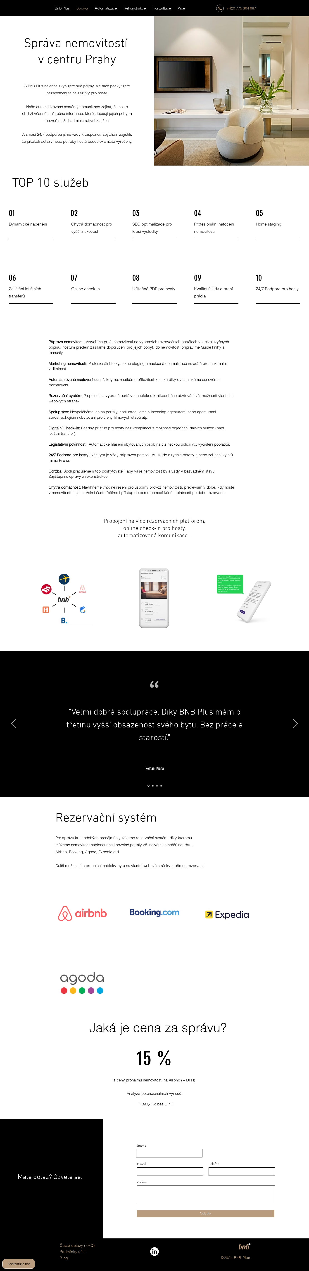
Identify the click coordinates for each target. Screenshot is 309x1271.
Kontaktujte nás (19, 1264)
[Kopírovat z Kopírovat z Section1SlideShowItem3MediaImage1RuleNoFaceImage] (157, 785)
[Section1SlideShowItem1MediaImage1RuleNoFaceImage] (148, 785)
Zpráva (142, 1181)
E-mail (141, 1163)
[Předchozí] (13, 724)
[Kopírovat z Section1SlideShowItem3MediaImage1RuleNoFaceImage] (153, 786)
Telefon (214, 1163)
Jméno (141, 1145)
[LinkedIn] (154, 1251)
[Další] (295, 724)
